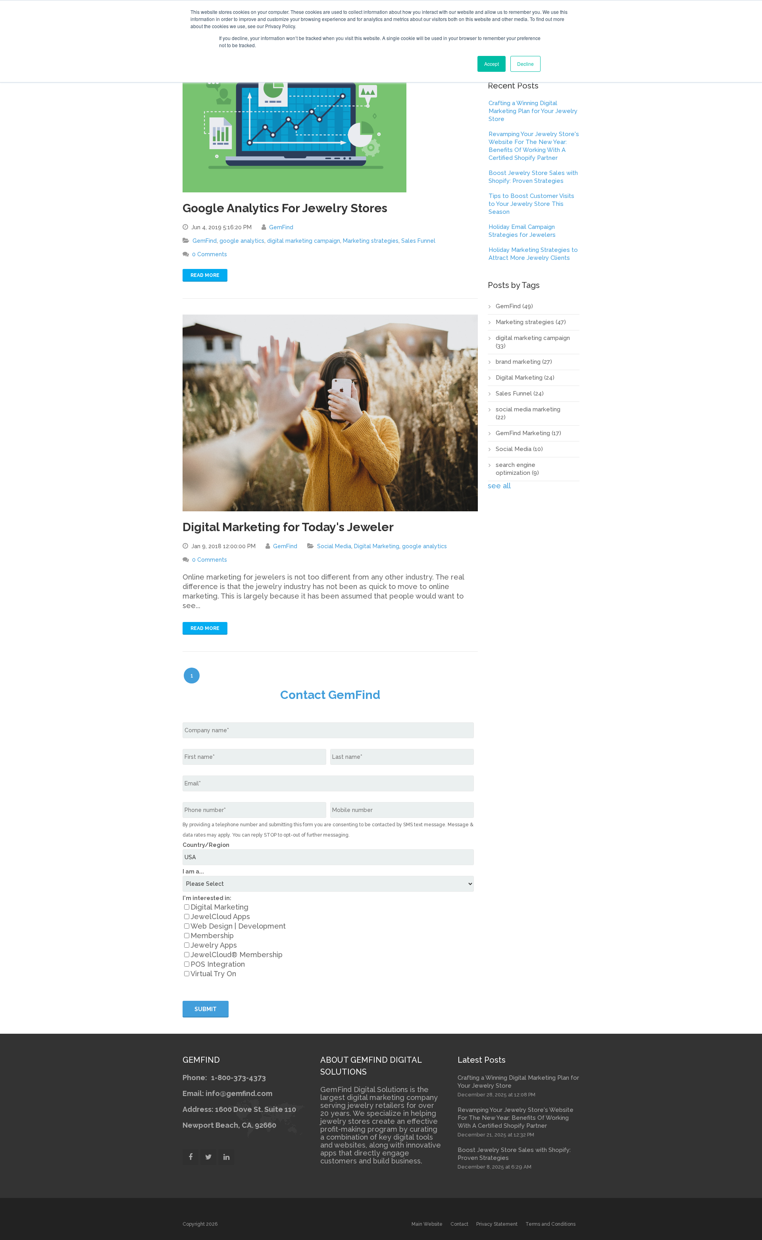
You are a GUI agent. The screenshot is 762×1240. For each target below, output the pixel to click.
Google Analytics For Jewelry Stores (285, 208)
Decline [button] (525, 63)
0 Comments (209, 254)
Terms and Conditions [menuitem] (550, 1224)
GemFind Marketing (528, 433)
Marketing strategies (370, 241)
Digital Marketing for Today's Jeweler (288, 527)
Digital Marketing (376, 546)
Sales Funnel (418, 241)
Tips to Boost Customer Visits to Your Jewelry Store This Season (531, 203)
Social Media (334, 546)
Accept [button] (491, 63)
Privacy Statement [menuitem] (497, 1224)
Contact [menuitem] (459, 1224)
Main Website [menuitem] (427, 1224)
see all (499, 486)
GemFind (281, 227)
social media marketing (528, 413)
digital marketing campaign (303, 241)
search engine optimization (517, 468)
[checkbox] (328, 940)
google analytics (241, 241)
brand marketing (524, 361)
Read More (204, 275)
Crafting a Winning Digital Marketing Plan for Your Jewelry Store (533, 111)
